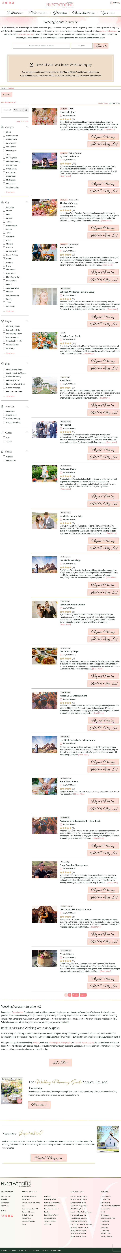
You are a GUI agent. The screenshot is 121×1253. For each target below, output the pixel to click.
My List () (116, 3)
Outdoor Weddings (13, 388)
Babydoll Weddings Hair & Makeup (77, 291)
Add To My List (103, 144)
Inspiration (59, 13)
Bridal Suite (10, 411)
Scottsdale (10, 207)
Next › (75, 995)
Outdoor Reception (13, 422)
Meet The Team (6, 1196)
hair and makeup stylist (84, 1042)
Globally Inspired (27, 1215)
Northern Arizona (12, 337)
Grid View (115, 103)
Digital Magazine (48, 1157)
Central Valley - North (14, 333)
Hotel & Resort (26, 1218)
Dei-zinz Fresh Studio (70, 336)
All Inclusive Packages (14, 369)
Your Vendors (38, 13)
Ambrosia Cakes (68, 469)
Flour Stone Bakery (69, 781)
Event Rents (65, 380)
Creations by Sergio (69, 651)
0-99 (8, 437)
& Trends (107, 13)
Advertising (4, 1200)
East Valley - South (13, 326)
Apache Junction (12, 288)
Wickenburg (10, 306)
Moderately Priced (12, 380)
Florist (8, 132)
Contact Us (4, 1206)
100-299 (9, 441)
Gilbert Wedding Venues (78, 1203)
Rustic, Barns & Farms (51, 1215)
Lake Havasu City (12, 295)
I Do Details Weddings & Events (75, 909)
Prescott (9, 218)
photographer (54, 1042)
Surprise (6, 94)
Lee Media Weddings (70, 560)
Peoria (8, 266)
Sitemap (36, 1250)
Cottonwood (10, 269)
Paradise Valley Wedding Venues (81, 1212)
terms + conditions (8, 1250)
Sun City (9, 299)
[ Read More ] (110, 129)
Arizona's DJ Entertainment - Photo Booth (80, 820)
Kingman (9, 291)
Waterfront (47, 1224)
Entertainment (11, 165)
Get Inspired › (56, 1108)
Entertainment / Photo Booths (110, 1206)
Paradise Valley (11, 225)
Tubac (8, 302)
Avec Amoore (67, 953)
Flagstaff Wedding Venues (79, 1200)
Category (9, 127)
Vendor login (56, 1250)
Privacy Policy (24, 1250)
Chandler (9, 244)
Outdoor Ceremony (13, 419)
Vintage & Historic (50, 1221)
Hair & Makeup (11, 172)
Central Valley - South (14, 341)
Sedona (9, 229)
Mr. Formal (65, 424)
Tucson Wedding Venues (78, 1236)
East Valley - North (13, 330)
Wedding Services (12, 187)
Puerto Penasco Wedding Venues (81, 1224)
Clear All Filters (22, 121)
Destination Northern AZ (30, 1209)
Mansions (47, 1196)
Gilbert (8, 240)
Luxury (24, 1224)
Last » (83, 995)
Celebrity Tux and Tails (71, 516)
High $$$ (9, 456)
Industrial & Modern (28, 1221)
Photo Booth (11, 180)
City (7, 202)
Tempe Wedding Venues (78, 1233)
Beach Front (26, 1200)
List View (104, 103)
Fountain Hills (11, 280)
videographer (66, 1042)
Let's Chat (60, 1062)
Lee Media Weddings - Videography (77, 740)
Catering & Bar (11, 139)
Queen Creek (10, 273)
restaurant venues (25, 34)
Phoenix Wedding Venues (79, 1218)
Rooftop (46, 1212)
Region (8, 321)
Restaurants (10, 183)
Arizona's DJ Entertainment (73, 695)
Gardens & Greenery (13, 377)
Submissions (5, 1203)
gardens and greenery (108, 31)
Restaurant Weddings (14, 391)
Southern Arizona (12, 344)
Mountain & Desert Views (15, 384)
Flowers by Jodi (67, 112)
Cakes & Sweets (12, 136)
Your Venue (14, 13)
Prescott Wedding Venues (79, 1221)
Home (3, 88)
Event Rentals (11, 143)
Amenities (9, 406)
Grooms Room (11, 415)
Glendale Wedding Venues (79, 1206)
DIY (23, 1206)
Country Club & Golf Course (16, 373)
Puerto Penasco (12, 255)
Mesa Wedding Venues (78, 1209)
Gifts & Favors (11, 169)
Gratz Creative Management (74, 865)
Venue (8, 154)
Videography (11, 147)
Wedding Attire (11, 158)
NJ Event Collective (69, 156)
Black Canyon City (12, 277)
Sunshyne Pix (66, 247)
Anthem (9, 284)
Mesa (8, 214)
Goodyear (9, 262)
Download (38, 1104)
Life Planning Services (108, 1218)
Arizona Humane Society (72, 604)
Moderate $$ (11, 460)
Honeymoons (11, 176)
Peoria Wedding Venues (78, 1215)
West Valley (10, 348)
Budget (8, 451)
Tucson (9, 222)
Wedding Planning (12, 161)
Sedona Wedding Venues (78, 1230)
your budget (18, 1012)
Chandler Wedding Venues (79, 1196)
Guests (8, 432)
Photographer (11, 150)
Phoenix (9, 211)
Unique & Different (50, 1218)
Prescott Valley (11, 251)
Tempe (8, 233)
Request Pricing (103, 136)
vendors (36, 1042)
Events (45, 1250)
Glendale (9, 247)
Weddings (83, 13)
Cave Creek (10, 236)
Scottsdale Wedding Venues (79, 1227)
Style (7, 363)
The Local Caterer (69, 203)
